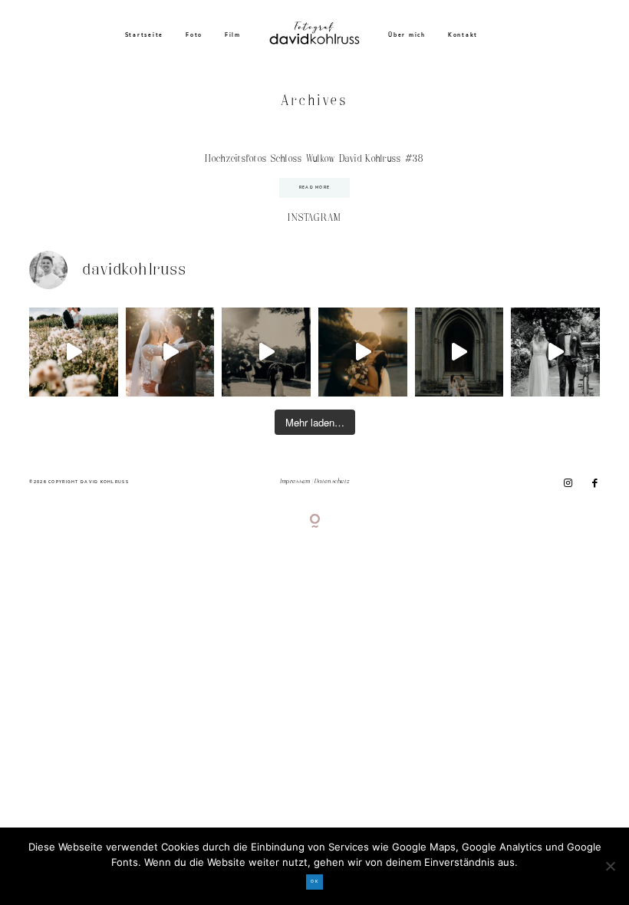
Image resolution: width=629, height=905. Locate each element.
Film (233, 34)
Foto (194, 34)
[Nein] (609, 866)
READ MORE (315, 187)
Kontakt (463, 34)
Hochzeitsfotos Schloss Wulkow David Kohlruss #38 (314, 159)
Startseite (144, 34)
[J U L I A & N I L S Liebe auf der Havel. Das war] (266, 352)
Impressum (295, 482)
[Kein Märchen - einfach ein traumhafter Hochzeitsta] (459, 352)
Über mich (407, 34)
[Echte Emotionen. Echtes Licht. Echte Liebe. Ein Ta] (362, 352)
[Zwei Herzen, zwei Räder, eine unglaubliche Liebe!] (555, 352)
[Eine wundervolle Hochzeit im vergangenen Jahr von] (170, 352)
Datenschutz (331, 482)
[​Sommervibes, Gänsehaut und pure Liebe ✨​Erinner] (73, 352)
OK (314, 881)
